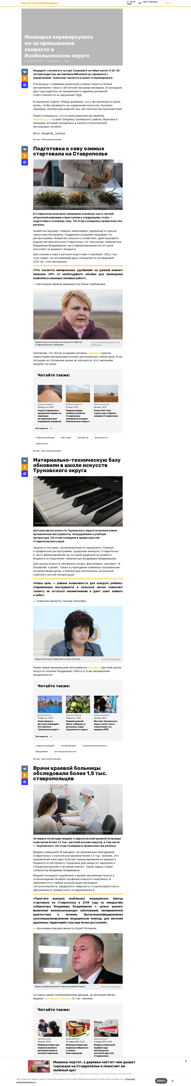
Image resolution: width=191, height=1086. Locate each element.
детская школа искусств (65, 751)
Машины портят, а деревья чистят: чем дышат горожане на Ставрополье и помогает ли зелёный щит (94, 1066)
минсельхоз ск (101, 438)
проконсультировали (57, 998)
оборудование (41, 751)
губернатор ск (41, 444)
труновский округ (68, 746)
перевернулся (42, 119)
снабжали (93, 353)
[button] (39, 1066)
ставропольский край (44, 438)
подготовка (66, 438)
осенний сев (82, 438)
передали (94, 667)
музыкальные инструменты (95, 746)
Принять (161, 1081)
